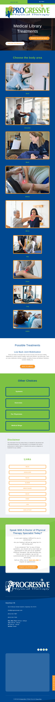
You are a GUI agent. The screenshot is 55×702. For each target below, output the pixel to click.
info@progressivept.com (15, 610)
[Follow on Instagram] (46, 650)
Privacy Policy (39, 699)
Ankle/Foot (27, 510)
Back (27, 477)
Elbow (27, 482)
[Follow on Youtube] (44, 650)
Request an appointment (39, 38)
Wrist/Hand (27, 488)
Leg (27, 504)
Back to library (27, 366)
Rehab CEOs (23, 699)
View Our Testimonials (15, 43)
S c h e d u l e (53, 683)
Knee (27, 498)
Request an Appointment (27, 567)
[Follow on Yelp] (41, 650)
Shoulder (27, 472)
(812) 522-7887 (34, 560)
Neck (27, 466)
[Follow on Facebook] (38, 650)
